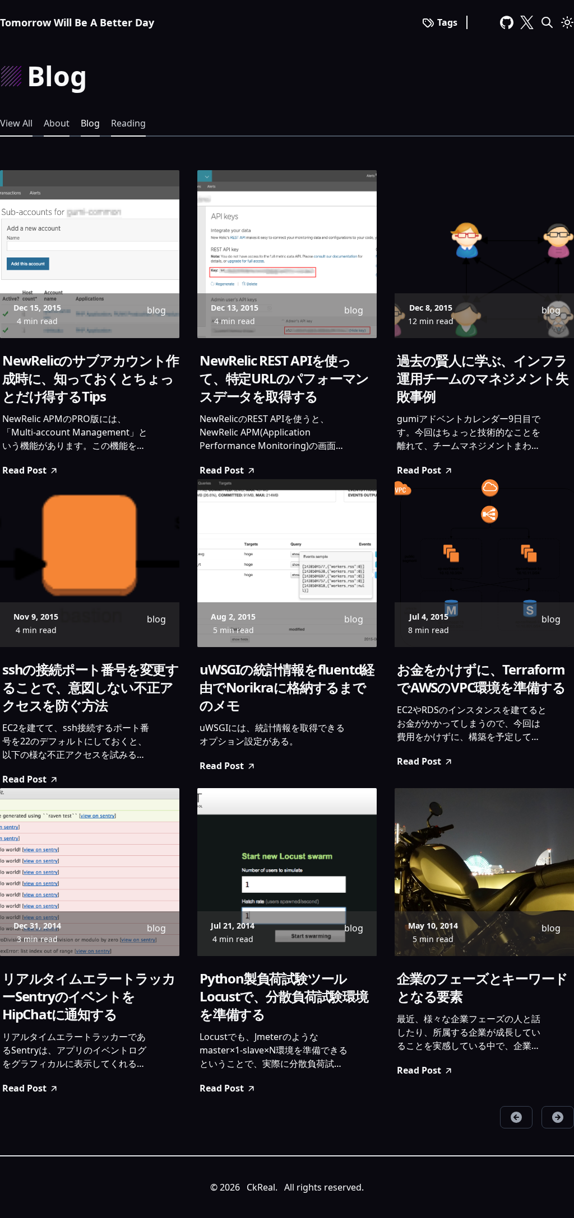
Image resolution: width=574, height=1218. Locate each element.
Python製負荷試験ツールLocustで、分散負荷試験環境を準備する (284, 996)
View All (16, 123)
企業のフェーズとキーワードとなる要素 (482, 987)
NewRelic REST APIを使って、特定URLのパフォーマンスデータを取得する (284, 378)
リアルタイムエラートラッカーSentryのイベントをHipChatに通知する (88, 996)
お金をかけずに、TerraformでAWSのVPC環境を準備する (481, 678)
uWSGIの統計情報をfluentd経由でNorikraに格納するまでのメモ (287, 687)
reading (128, 123)
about (57, 123)
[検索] (547, 22)
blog (90, 123)
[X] (527, 22)
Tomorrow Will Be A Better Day (77, 22)
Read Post (24, 470)
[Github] (506, 22)
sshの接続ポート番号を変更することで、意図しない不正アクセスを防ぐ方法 (90, 687)
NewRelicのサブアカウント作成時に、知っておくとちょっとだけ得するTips (90, 378)
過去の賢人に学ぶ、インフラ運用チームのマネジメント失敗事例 (482, 378)
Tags (447, 22)
